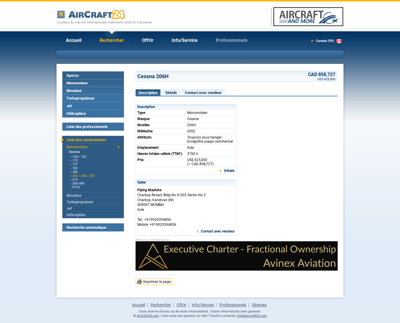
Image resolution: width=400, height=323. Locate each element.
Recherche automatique (86, 227)
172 (75, 161)
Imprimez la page (157, 282)
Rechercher (112, 40)
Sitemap (259, 305)
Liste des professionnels (87, 126)
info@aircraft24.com (252, 316)
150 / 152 (79, 157)
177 (75, 164)
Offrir (147, 40)
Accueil (73, 40)
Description (148, 92)
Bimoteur (74, 90)
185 (75, 172)
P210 (76, 187)
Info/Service (185, 40)
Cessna (74, 152)
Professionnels (231, 40)
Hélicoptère (76, 113)
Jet (69, 106)
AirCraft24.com (148, 316)
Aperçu (72, 75)
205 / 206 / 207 (83, 176)
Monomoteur (77, 83)
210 (75, 180)
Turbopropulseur (80, 98)
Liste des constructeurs (86, 140)
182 (75, 168)
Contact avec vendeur (203, 92)
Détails (171, 92)
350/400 (78, 183)
